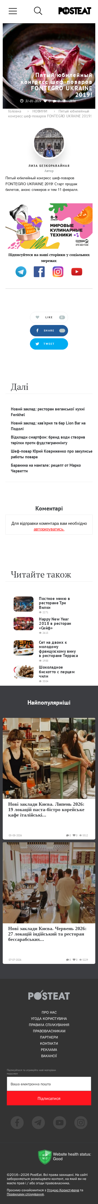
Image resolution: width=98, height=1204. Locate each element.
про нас (49, 1012)
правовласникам (49, 1031)
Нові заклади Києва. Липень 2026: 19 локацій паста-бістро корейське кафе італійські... (46, 809)
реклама (49, 1049)
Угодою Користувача (63, 1190)
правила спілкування (49, 1025)
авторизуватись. (49, 529)
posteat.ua (14, 260)
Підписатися (49, 1098)
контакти (49, 1043)
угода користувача (49, 1018)
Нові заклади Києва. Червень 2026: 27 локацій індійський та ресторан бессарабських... (47, 934)
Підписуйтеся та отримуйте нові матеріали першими (31, 1072)
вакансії (49, 1056)
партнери (49, 1037)
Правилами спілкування (25, 1194)
